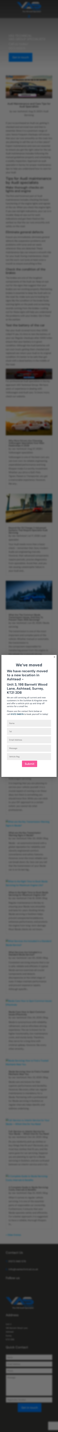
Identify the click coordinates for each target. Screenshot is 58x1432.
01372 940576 (17, 714)
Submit (29, 764)
